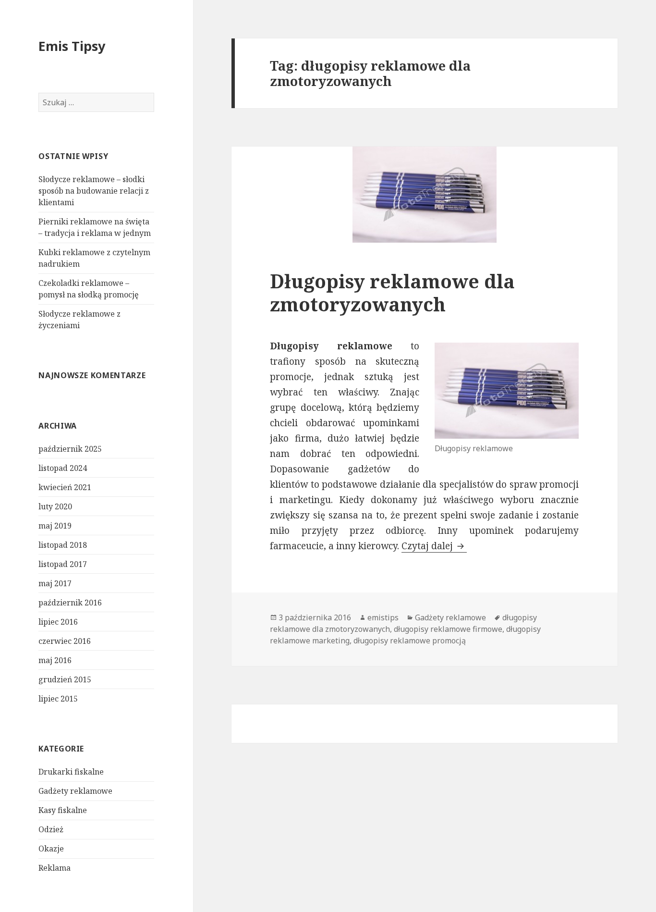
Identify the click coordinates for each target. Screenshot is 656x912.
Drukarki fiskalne (71, 771)
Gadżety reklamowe (75, 791)
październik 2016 (70, 602)
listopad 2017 (62, 564)
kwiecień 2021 (64, 487)
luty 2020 (55, 506)
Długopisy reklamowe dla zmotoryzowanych (392, 292)
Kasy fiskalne (62, 810)
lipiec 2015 (58, 698)
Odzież (50, 829)
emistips (383, 617)
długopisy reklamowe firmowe (448, 629)
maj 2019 (55, 525)
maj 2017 (55, 583)
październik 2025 (70, 449)
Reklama (54, 868)
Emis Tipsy (71, 46)
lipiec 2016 (58, 621)
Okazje (51, 848)
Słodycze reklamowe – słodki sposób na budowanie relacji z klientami (93, 191)
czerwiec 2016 (64, 641)
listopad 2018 (62, 545)
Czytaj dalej (434, 546)
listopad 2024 (62, 468)
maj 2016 (55, 660)
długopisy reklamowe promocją (409, 640)
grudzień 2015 (64, 679)
